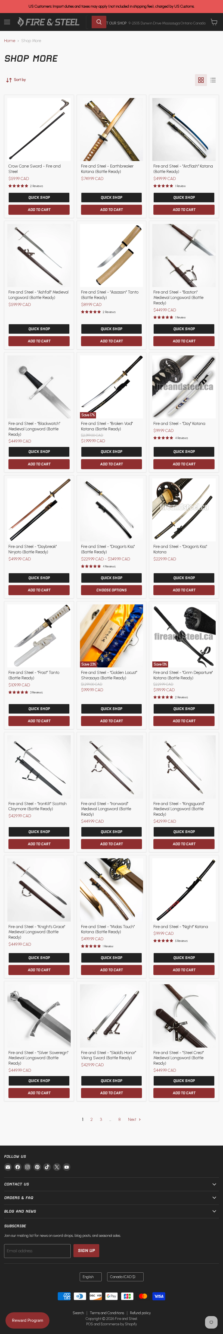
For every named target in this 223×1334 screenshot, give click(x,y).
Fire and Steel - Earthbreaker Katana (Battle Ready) (107, 169)
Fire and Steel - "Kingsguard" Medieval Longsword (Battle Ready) (179, 809)
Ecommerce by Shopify (119, 1324)
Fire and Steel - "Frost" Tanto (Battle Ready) (33, 675)
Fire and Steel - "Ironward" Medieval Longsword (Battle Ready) (106, 809)
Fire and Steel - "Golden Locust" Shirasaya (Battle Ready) (109, 675)
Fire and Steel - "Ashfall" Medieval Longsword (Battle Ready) (38, 295)
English (88, 1277)
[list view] (213, 80)
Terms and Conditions (107, 1313)
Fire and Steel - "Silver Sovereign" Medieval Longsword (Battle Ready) (38, 1058)
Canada (122, 1277)
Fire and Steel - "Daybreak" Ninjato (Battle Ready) (32, 549)
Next (132, 1119)
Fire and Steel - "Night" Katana (180, 926)
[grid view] (201, 80)
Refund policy (140, 1313)
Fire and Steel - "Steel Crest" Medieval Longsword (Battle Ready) (178, 1058)
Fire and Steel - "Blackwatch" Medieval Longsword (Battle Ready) (34, 429)
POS (89, 1324)
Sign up (86, 1250)
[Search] (99, 22)
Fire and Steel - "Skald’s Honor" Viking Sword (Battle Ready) (108, 1055)
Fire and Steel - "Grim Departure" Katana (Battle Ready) (183, 675)
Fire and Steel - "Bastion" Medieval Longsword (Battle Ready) (178, 297)
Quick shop (39, 197)
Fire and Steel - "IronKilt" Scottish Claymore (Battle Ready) (37, 806)
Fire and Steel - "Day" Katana (179, 423)
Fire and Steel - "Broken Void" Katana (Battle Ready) (107, 426)
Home (9, 41)
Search (78, 1313)
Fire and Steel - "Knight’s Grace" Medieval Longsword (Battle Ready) (36, 932)
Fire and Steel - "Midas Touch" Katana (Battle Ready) (108, 929)
